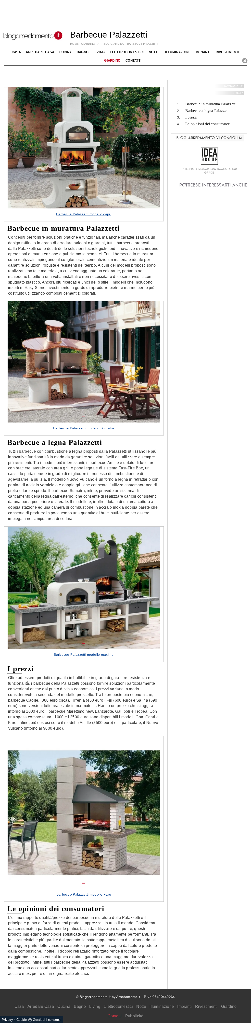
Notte (141, 1006)
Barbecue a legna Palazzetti (207, 111)
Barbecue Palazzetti (143, 43)
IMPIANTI (203, 52)
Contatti (133, 60)
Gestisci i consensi (47, 1020)
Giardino (229, 1006)
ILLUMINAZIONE (178, 52)
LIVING (99, 52)
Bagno (80, 1006)
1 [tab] (83, 203)
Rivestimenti (206, 1006)
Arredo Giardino (111, 43)
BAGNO (83, 52)
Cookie (21, 1020)
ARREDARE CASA (40, 52)
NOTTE (154, 52)
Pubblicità (134, 1016)
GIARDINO (88, 43)
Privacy (7, 1020)
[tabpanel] (84, 154)
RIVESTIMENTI (227, 52)
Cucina (63, 1006)
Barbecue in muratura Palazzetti (211, 104)
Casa (19, 1006)
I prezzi (191, 117)
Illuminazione (162, 1006)
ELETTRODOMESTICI (127, 52)
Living (94, 1006)
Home (74, 43)
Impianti (184, 1006)
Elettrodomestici (118, 1006)
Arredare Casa (40, 1006)
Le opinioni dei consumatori (208, 124)
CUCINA (65, 52)
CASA (16, 52)
